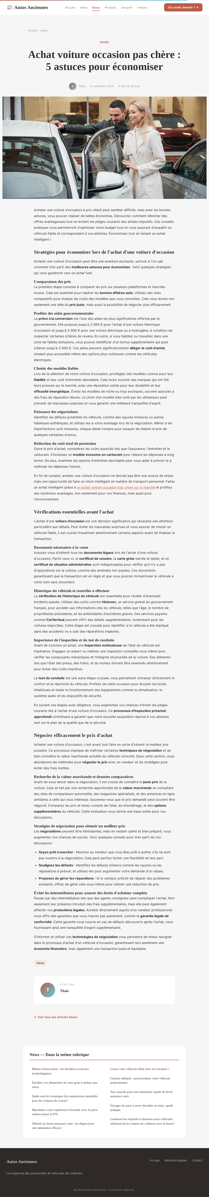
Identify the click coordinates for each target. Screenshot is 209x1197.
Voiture (142, 7)
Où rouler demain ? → (183, 7)
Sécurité (126, 7)
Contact (197, 1160)
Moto (83, 7)
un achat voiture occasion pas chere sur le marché (116, 487)
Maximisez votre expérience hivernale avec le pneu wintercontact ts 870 (65, 1112)
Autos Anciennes (27, 7)
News (96, 7)
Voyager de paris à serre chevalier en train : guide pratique (141, 1107)
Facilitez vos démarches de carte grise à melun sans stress (65, 1085)
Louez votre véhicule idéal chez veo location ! (139, 1069)
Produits (110, 7)
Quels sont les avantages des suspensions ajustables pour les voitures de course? (65, 1098)
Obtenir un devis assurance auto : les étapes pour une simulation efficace (63, 1125)
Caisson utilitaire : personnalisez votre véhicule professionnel (140, 1080)
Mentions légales (176, 1160)
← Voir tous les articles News (55, 1017)
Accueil (70, 7)
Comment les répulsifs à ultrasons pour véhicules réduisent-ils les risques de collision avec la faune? (142, 1121)
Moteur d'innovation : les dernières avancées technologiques (60, 1071)
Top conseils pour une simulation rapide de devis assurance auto (141, 1094)
